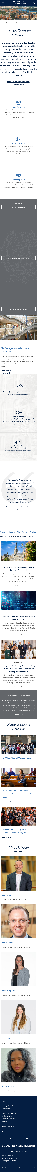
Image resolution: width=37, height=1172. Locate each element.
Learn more (5, 763)
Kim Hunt (5, 1038)
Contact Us (5, 373)
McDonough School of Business (18, 3)
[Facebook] (16, 1138)
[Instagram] (21, 1138)
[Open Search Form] (34, 3)
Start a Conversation (18, 207)
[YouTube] (27, 1138)
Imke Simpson (8, 990)
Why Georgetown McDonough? (18, 258)
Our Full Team (17, 851)
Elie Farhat (6, 894)
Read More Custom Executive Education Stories (15, 536)
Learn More (5, 370)
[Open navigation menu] (3, 3)
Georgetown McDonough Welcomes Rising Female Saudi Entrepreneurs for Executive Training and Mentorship (18, 668)
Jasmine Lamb (8, 1086)
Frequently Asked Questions (19, 309)
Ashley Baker (7, 942)
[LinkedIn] (10, 1138)
